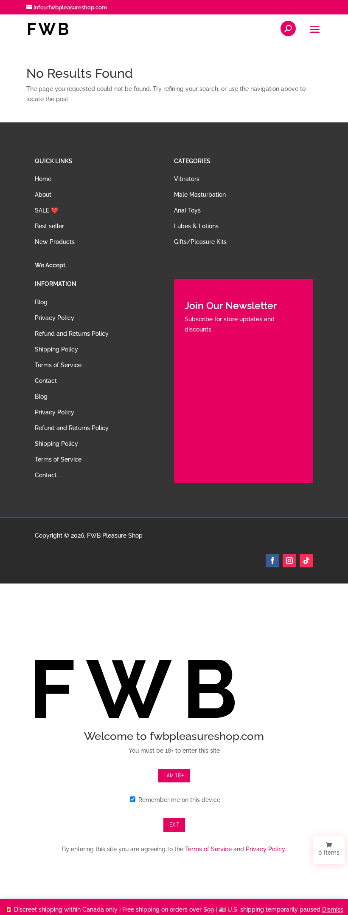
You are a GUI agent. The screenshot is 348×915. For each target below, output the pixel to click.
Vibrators (186, 179)
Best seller (49, 226)
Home (43, 179)
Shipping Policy (56, 349)
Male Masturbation (200, 194)
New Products (55, 241)
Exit (174, 824)
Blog (41, 302)
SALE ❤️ (46, 210)
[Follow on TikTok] (306, 560)
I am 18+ (174, 775)
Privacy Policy (54, 317)
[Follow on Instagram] (289, 560)
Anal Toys (187, 210)
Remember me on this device (178, 799)
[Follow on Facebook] (272, 560)
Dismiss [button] (332, 909)
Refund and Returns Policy (72, 333)
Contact (46, 380)
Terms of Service (58, 365)
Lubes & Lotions (196, 226)
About (43, 194)
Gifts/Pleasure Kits (200, 241)
